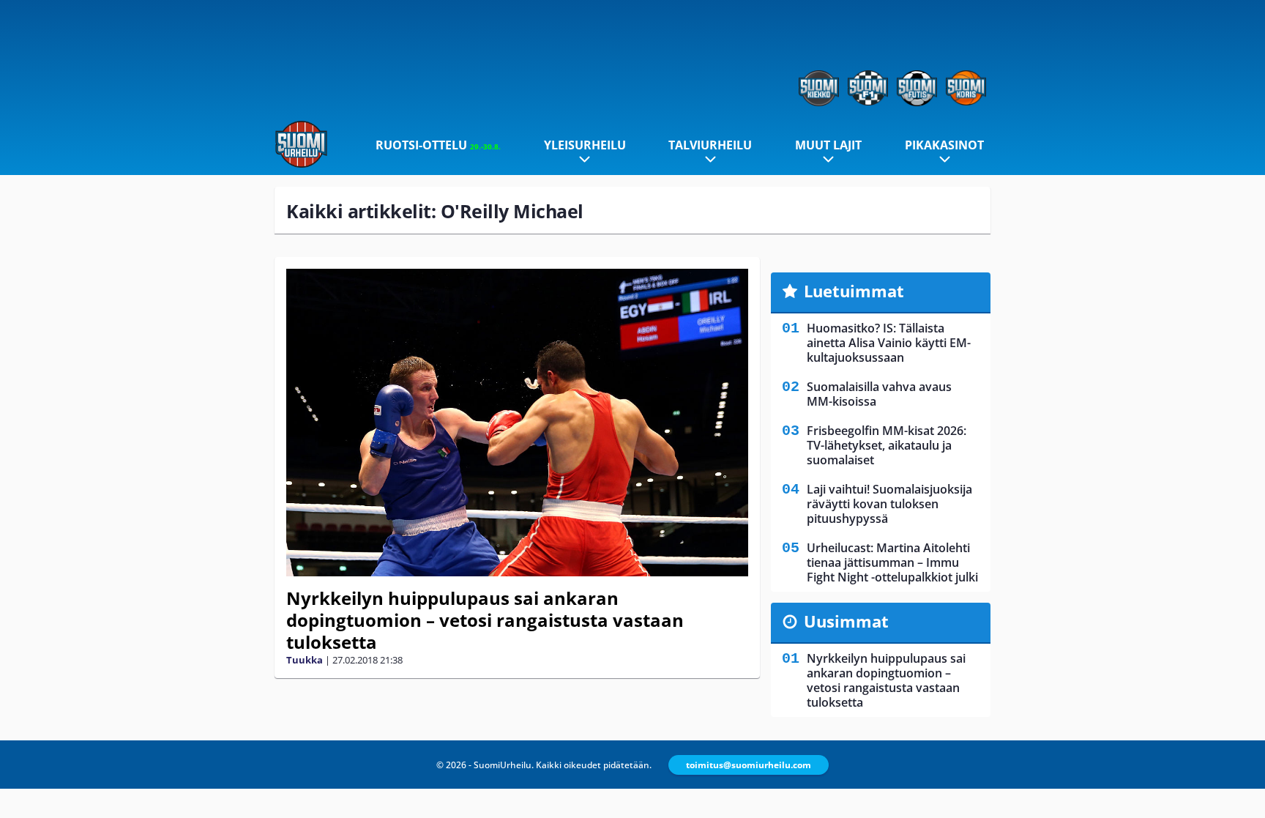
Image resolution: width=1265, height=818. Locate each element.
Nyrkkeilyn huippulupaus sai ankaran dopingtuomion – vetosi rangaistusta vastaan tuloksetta (485, 620)
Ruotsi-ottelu (438, 145)
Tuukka (304, 659)
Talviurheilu (710, 145)
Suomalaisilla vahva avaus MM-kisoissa (879, 394)
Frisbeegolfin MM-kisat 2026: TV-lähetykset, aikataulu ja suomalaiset (886, 445)
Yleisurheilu (585, 145)
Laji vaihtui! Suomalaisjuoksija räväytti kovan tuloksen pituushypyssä (889, 504)
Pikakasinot (944, 145)
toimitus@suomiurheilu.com (748, 765)
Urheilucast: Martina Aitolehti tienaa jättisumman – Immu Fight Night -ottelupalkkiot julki (892, 562)
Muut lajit (828, 145)
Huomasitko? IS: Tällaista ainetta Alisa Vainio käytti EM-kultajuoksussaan (889, 342)
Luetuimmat (854, 291)
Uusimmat (846, 621)
